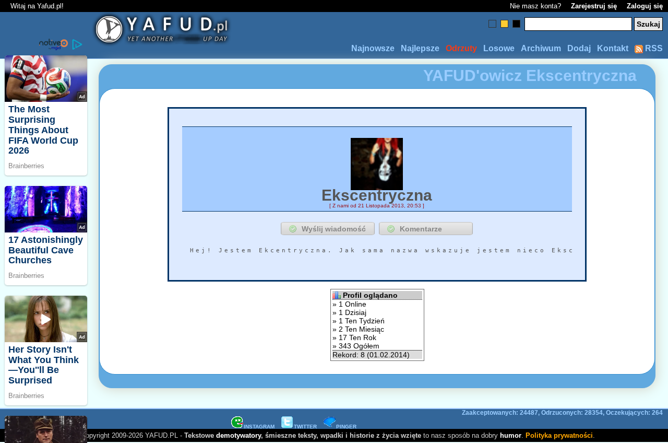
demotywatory (238, 435)
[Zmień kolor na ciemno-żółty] (504, 24)
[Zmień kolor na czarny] (516, 24)
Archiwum (541, 48)
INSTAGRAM (259, 426)
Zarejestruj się (594, 6)
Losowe (499, 48)
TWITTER (305, 426)
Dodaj (579, 48)
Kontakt (612, 48)
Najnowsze (373, 48)
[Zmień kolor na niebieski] (492, 24)
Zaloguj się (645, 6)
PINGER (346, 426)
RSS (653, 48)
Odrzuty (461, 48)
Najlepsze (420, 48)
